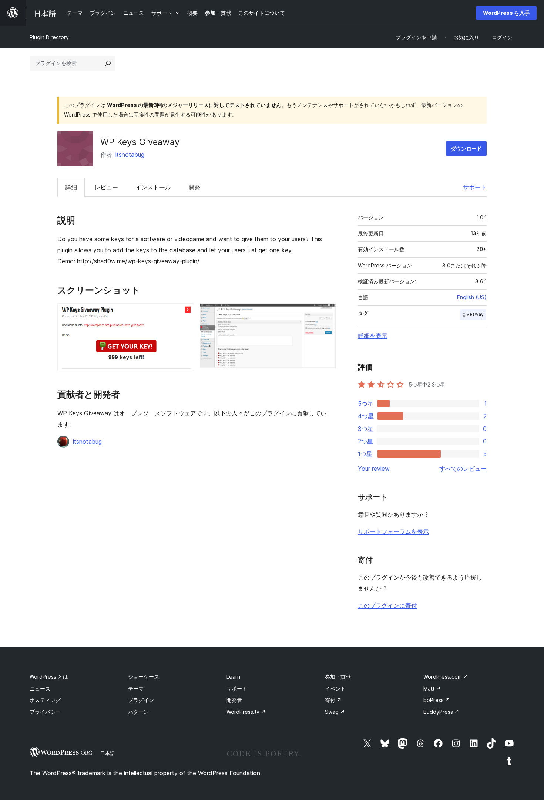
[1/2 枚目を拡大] (184, 313)
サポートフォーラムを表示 (393, 531)
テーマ (136, 688)
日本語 (107, 753)
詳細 (71, 187)
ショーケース (143, 677)
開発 (194, 187)
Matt (432, 688)
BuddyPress (441, 712)
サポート (475, 187)
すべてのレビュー (463, 468)
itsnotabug (129, 154)
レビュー (106, 187)
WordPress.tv (246, 712)
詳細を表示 (372, 335)
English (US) (472, 297)
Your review (374, 468)
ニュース (40, 688)
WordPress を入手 (506, 13)
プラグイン (141, 700)
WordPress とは (49, 677)
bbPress (436, 700)
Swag (335, 712)
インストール (153, 187)
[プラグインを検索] (108, 63)
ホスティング (45, 700)
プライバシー (45, 712)
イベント (335, 688)
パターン (138, 712)
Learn (233, 677)
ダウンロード (466, 148)
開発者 (234, 700)
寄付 (333, 700)
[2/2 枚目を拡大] (326, 313)
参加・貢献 (338, 677)
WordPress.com (445, 677)
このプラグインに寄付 (387, 605)
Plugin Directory (49, 37)
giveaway (473, 314)
